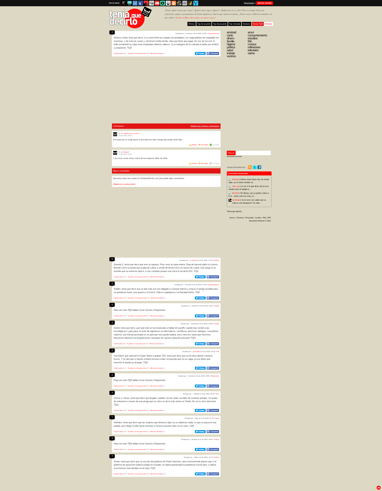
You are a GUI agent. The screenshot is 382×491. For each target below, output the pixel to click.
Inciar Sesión (145, 310)
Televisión (253, 50)
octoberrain (194, 260)
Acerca (232, 218)
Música (252, 44)
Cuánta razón (118, 53)
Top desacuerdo (220, 24)
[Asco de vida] (124, 3)
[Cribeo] (162, 3)
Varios (251, 53)
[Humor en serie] (168, 3)
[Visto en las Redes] (140, 3)
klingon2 (126, 152)
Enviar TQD (258, 24)
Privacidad (249, 218)
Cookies (258, 218)
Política (216, 439)
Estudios (253, 38)
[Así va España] (146, 3)
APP (269, 218)
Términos (240, 218)
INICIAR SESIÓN (265, 3)
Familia (216, 306)
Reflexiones (215, 376)
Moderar (268, 24)
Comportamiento (213, 33)
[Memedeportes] (135, 3)
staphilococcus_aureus (131, 133)
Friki (217, 351)
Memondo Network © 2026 (260, 221)
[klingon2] (115, 153)
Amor (217, 394)
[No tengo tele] (179, 3)
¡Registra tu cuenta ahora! (124, 184)
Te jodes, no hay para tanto (137, 53)
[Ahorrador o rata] (190, 3)
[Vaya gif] (184, 3)
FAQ (264, 218)
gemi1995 (196, 351)
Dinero (230, 38)
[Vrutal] (157, 3)
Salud (217, 418)
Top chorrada (234, 24)
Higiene (231, 44)
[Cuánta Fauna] (173, 3)
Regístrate (249, 3)
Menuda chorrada (156, 53)
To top (378, 487)
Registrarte (159, 310)
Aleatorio (246, 24)
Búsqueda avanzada (234, 156)
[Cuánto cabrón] (151, 3)
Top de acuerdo (204, 24)
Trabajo (216, 324)
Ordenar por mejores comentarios (205, 126)
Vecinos (231, 56)
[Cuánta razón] (129, 3)
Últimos (191, 24)
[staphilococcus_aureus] (115, 134)
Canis (230, 35)
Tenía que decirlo (234, 211)
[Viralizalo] (195, 3)
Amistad (216, 260)
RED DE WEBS (114, 3)
